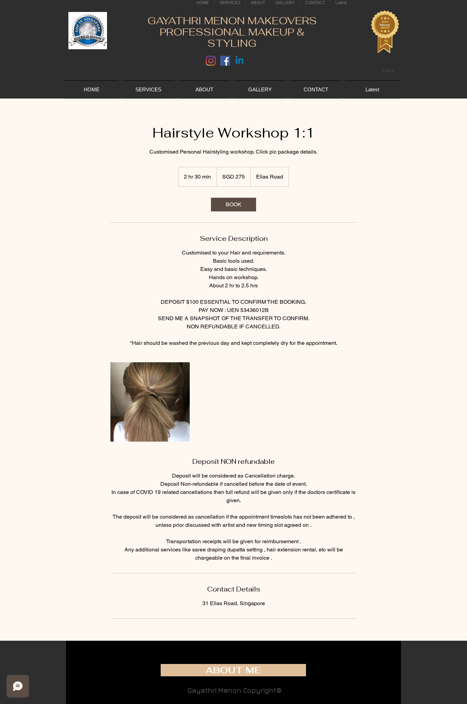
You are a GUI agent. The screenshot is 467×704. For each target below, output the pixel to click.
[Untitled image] (150, 402)
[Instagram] (211, 61)
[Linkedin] (239, 61)
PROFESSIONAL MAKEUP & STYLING (232, 37)
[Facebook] (225, 61)
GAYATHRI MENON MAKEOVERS (232, 20)
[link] (233, 204)
